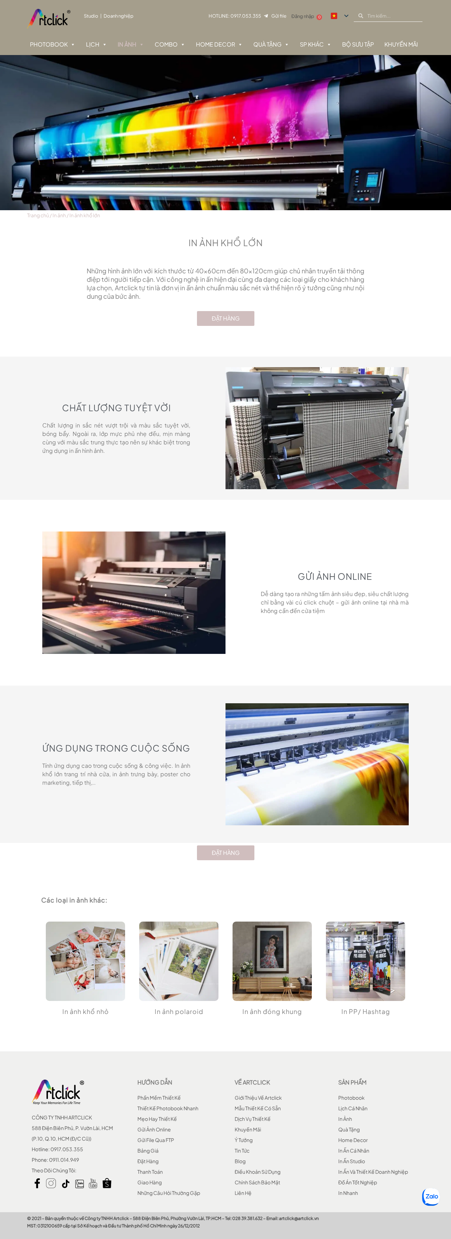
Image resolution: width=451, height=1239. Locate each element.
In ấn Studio (351, 1161)
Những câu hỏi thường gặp (168, 1193)
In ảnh (127, 44)
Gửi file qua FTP (155, 1140)
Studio (91, 16)
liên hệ (243, 1193)
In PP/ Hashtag (365, 1011)
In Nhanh (348, 1193)
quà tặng (349, 1129)
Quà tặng (267, 44)
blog (240, 1161)
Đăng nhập (302, 16)
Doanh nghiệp (119, 16)
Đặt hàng (148, 1161)
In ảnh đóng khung (272, 1011)
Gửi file (278, 16)
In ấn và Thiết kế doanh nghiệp (373, 1171)
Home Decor (215, 44)
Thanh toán (150, 1171)
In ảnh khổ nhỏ (85, 1011)
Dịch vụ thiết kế (253, 1119)
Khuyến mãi (248, 1129)
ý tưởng (244, 1140)
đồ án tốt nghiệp (357, 1182)
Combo (166, 44)
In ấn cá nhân (353, 1150)
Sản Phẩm (352, 1082)
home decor (353, 1140)
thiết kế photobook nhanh (167, 1108)
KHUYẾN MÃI (401, 44)
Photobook (49, 44)
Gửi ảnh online (154, 1129)
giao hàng (149, 1182)
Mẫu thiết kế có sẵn (258, 1108)
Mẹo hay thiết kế (157, 1119)
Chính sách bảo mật (257, 1182)
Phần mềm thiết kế (159, 1097)
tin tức (242, 1150)
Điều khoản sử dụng (257, 1171)
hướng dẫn (154, 1082)
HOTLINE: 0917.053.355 (235, 16)
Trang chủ (38, 215)
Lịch (92, 44)
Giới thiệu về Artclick (258, 1097)
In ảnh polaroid (179, 1011)
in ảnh (345, 1119)
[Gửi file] (266, 16)
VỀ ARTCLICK (252, 1082)
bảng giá (148, 1150)
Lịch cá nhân (352, 1108)
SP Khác (312, 44)
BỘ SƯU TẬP (358, 44)
